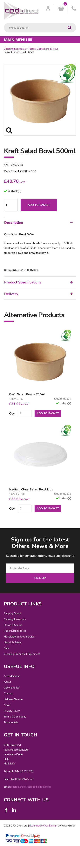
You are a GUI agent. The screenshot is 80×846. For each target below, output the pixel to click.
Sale (6, 648)
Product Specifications (22, 282)
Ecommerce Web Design (43, 825)
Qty (12, 413)
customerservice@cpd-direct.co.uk (31, 787)
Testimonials (11, 722)
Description (13, 222)
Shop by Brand (12, 613)
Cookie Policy (11, 687)
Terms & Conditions (15, 716)
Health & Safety (13, 642)
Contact (8, 693)
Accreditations (12, 676)
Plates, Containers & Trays (43, 49)
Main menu (15, 39)
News (7, 705)
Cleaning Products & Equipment (22, 654)
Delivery (11, 294)
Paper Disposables (15, 631)
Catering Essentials (15, 49)
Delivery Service (13, 699)
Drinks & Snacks (13, 625)
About (7, 682)
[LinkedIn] (14, 810)
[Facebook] (6, 810)
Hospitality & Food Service (19, 636)
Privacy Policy (12, 711)
